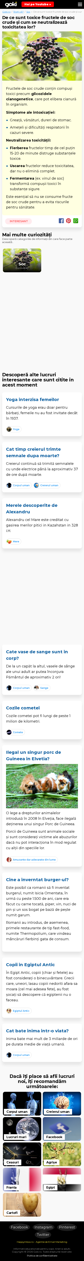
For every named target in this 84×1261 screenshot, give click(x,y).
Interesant (18, 221)
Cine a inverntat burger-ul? (37, 879)
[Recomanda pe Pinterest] (68, 220)
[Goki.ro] (11, 4)
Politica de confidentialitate (42, 1255)
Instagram (44, 1227)
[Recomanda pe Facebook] (61, 220)
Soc (28, 11)
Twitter (43, 1235)
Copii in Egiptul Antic (30, 964)
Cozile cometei (23, 708)
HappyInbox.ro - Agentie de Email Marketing (42, 1241)
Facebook (19, 1227)
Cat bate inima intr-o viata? (37, 1030)
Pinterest (67, 1227)
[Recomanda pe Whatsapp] (75, 220)
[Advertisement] (42, 319)
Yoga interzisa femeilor (32, 399)
